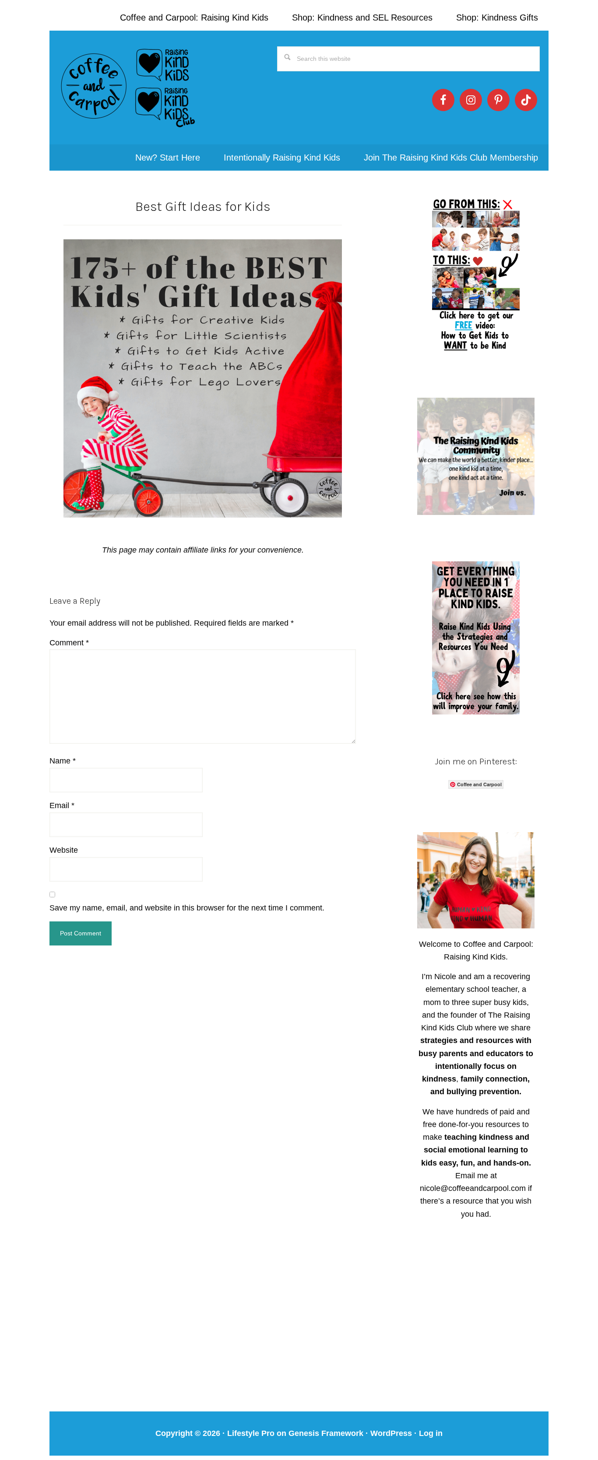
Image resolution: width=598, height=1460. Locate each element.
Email (61, 805)
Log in (431, 1433)
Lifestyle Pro (250, 1433)
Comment (69, 642)
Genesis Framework (325, 1433)
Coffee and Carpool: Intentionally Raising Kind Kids (128, 87)
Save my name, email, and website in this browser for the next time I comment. (186, 907)
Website (63, 850)
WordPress (391, 1433)
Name (62, 760)
